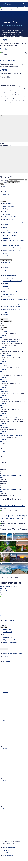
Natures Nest (3, 365)
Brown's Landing (4, 399)
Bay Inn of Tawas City (5, 355)
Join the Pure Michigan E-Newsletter (12, 618)
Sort (1, 327)
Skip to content (4, 1)
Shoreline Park (4, 427)
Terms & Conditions (8, 853)
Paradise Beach (4, 391)
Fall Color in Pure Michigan (12, 505)
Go (26, 180)
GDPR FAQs (6, 850)
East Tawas (3, 588)
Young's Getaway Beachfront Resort (9, 341)
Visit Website (3, 337)
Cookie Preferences (8, 855)
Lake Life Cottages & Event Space (9, 417)
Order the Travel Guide (8, 620)
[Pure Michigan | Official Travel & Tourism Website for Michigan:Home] (7, 4)
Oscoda (2, 594)
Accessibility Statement (9, 847)
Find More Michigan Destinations (8, 586)
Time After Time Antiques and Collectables (11, 435)
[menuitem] (15, 855)
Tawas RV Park (4, 407)
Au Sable (2, 592)
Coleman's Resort (4, 381)
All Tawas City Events (6, 466)
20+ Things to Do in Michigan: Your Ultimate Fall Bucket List (14, 517)
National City (3, 590)
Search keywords (4, 180)
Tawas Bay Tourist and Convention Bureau (11, 110)
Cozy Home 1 (3, 373)
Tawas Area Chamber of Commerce (9, 112)
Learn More (3, 335)
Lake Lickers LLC (4, 331)
